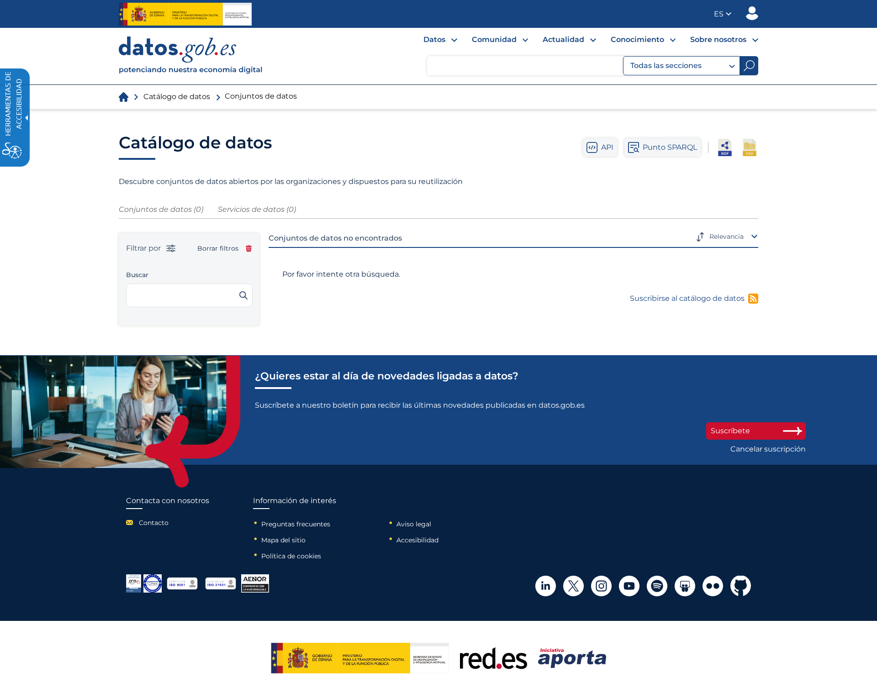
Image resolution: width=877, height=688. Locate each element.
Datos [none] (434, 39)
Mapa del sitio (283, 540)
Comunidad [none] (494, 39)
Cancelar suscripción (768, 449)
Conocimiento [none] (637, 39)
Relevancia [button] (726, 236)
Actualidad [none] (563, 39)
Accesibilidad (417, 540)
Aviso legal (413, 524)
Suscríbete (730, 430)
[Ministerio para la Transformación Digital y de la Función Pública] (185, 14)
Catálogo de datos (176, 96)
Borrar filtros (217, 248)
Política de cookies (291, 556)
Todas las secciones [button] (666, 65)
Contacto (154, 523)
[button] (722, 14)
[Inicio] (191, 56)
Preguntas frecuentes (295, 524)
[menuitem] (433, 42)
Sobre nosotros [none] (718, 39)
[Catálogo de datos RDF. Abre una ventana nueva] (725, 147)
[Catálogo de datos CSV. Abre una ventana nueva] (749, 147)
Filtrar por (144, 248)
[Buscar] (243, 295)
